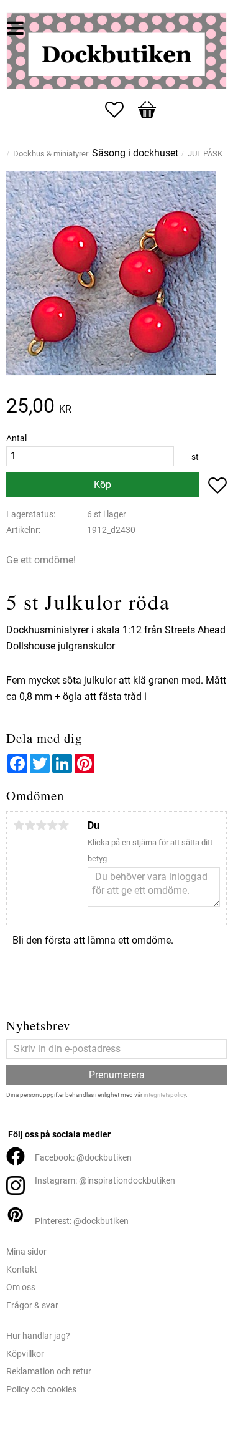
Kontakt (21, 1270)
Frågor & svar (32, 1305)
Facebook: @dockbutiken (83, 1157)
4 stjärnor (52, 825)
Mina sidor (26, 1252)
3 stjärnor (41, 825)
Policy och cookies (41, 1389)
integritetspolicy (165, 1094)
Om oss (20, 1287)
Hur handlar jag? (38, 1336)
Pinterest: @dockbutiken (82, 1221)
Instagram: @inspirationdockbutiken (105, 1180)
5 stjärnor (63, 825)
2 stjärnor (29, 825)
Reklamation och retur (48, 1371)
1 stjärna (18, 825)
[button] (120, 109)
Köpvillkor (25, 1354)
